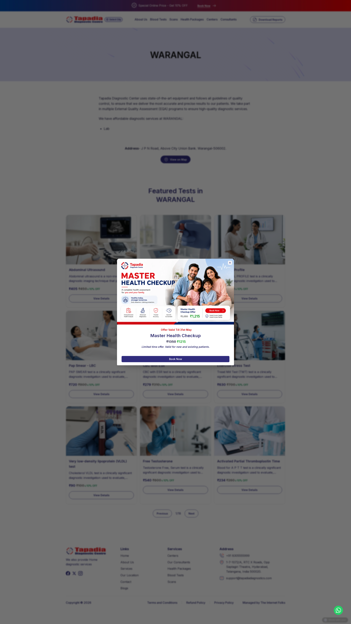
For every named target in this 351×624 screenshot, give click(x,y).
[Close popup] (230, 263)
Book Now (175, 359)
